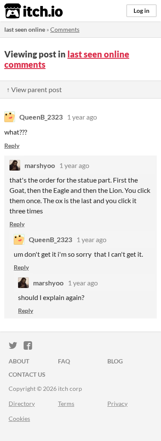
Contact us (27, 374)
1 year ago (82, 117)
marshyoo (39, 165)
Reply (11, 145)
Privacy (117, 403)
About (19, 361)
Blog (115, 361)
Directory (22, 403)
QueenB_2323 (41, 117)
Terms (66, 403)
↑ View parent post (34, 89)
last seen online (24, 29)
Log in (141, 10)
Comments (64, 29)
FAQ (64, 361)
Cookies (19, 418)
